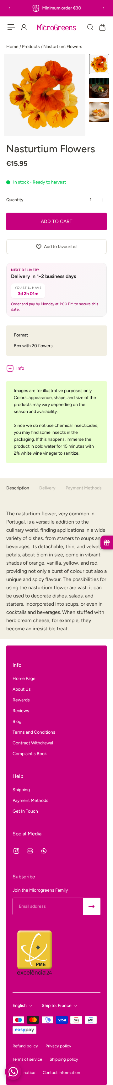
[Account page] (24, 27)
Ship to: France (57, 1005)
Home (12, 46)
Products (31, 46)
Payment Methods (84, 488)
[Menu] (11, 27)
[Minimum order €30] (56, 8)
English (20, 1005)
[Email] (30, 851)
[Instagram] (16, 851)
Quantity (15, 200)
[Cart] (102, 27)
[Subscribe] (91, 906)
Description (17, 488)
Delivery (47, 488)
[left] (56, 27)
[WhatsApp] (44, 851)
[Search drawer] (90, 27)
